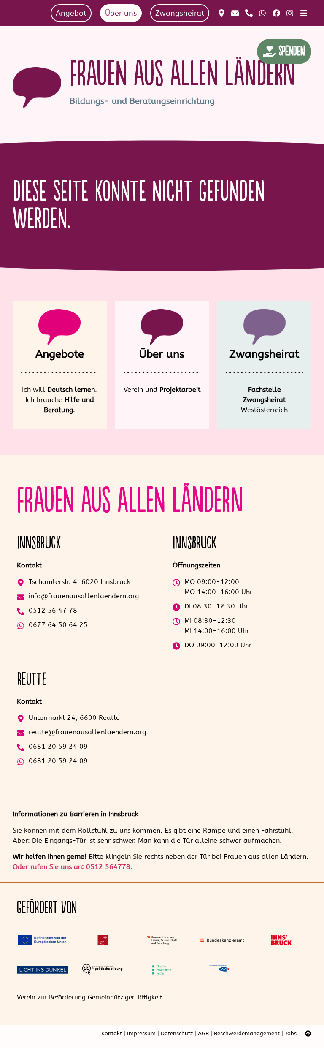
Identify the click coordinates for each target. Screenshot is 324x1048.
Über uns (161, 354)
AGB (203, 1033)
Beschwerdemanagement (247, 1033)
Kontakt (111, 1033)
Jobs (291, 1033)
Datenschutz (177, 1033)
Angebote (59, 354)
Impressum (141, 1033)
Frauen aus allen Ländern (183, 74)
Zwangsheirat (264, 354)
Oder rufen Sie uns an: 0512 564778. (72, 867)
